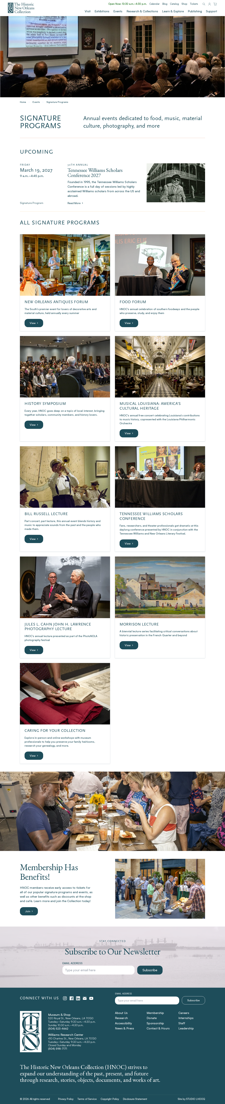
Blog (164, 3)
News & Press (124, 1028)
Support (211, 11)
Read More (74, 203)
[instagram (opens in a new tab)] (65, 998)
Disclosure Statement (135, 1099)
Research (121, 1018)
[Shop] (215, 4)
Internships (186, 1018)
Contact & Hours (158, 1028)
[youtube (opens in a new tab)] (91, 998)
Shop (184, 3)
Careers (183, 1013)
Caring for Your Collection (55, 730)
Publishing (195, 11)
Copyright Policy (110, 1099)
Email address (72, 963)
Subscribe (149, 970)
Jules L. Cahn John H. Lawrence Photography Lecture (58, 626)
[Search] (204, 4)
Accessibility (123, 1023)
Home (23, 102)
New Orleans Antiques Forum (56, 302)
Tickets (194, 3)
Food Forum (133, 302)
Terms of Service (87, 1099)
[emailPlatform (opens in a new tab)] (85, 998)
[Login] (209, 4)
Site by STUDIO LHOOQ (191, 1099)
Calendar (154, 3)
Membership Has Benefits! (49, 872)
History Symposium (45, 403)
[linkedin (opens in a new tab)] (78, 998)
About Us (121, 1013)
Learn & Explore (173, 11)
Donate (152, 1018)
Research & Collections (142, 11)
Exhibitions (102, 11)
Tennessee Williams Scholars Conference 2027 (95, 172)
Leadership (186, 1028)
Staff (181, 1023)
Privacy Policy (65, 1099)
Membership (155, 1013)
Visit (88, 11)
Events (118, 11)
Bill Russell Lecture (46, 514)
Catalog (174, 3)
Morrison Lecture (139, 624)
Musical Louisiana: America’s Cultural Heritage (150, 406)
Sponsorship (155, 1023)
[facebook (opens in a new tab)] (71, 998)
